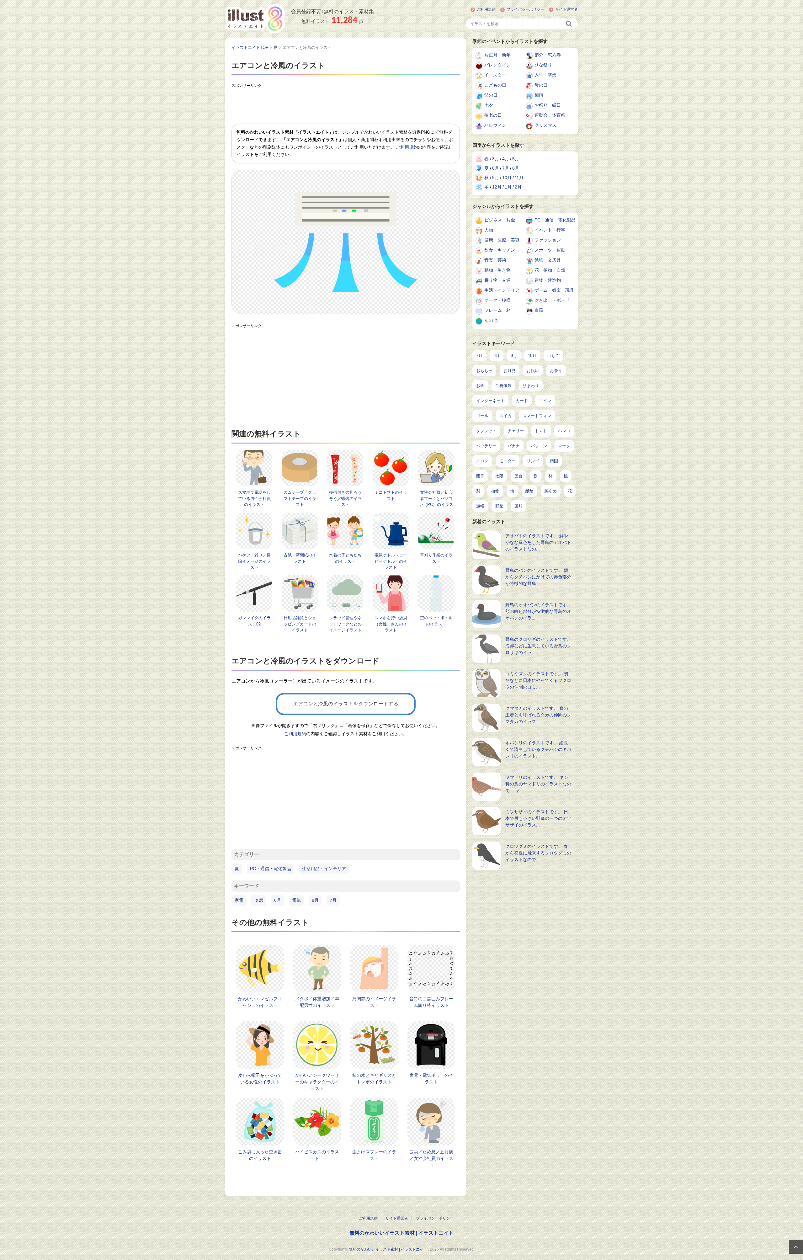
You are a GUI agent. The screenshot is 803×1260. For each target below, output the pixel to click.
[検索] (569, 24)
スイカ (505, 415)
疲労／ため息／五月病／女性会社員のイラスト (431, 1158)
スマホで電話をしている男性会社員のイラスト (254, 498)
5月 (515, 158)
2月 (518, 186)
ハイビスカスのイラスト (317, 1155)
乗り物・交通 (497, 280)
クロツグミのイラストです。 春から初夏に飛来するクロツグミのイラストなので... (538, 853)
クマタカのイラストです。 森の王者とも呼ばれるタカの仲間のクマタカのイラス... (538, 715)
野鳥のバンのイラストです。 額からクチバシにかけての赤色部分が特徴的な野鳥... (538, 577)
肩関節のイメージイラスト (374, 1002)
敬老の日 (493, 115)
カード (522, 400)
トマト (541, 430)
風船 (518, 506)
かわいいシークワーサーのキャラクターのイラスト (317, 1082)
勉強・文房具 (547, 260)
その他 (490, 320)
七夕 (488, 105)
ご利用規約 (486, 9)
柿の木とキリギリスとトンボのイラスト (374, 1078)
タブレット (486, 430)
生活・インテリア (501, 290)
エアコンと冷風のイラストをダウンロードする (345, 703)
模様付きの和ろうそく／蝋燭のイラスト (345, 498)
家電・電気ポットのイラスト (431, 1078)
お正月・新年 (497, 54)
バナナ (514, 446)
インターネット (490, 400)
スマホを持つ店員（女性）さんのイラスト (391, 623)
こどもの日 (495, 85)
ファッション (547, 239)
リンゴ (533, 461)
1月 (508, 186)
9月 (495, 177)
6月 (277, 900)
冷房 (258, 900)
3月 (495, 158)
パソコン (539, 446)
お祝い (533, 370)
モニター (507, 461)
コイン (545, 400)
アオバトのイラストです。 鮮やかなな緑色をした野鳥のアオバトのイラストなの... (538, 542)
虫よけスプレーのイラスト (374, 1155)
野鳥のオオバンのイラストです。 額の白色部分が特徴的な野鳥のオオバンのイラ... (538, 611)
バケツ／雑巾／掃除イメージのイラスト (254, 561)
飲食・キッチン (499, 250)
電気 (296, 900)
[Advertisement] (345, 105)
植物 (495, 491)
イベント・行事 (549, 229)
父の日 (490, 95)
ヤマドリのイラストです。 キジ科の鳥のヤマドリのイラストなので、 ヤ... (538, 784)
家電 (239, 900)
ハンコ (564, 430)
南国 (554, 461)
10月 (507, 177)
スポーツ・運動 (549, 250)
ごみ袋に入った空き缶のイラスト (260, 1155)
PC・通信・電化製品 (270, 868)
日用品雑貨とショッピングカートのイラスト (300, 623)
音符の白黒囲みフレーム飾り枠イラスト (431, 1002)
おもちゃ (484, 370)
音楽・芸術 (495, 260)
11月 (519, 177)
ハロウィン (495, 125)
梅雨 (538, 95)
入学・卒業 (545, 74)
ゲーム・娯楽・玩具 (554, 290)
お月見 (509, 370)
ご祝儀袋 (503, 385)
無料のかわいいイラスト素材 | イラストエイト (401, 1233)
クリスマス (545, 125)
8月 (315, 900)
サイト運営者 (566, 9)
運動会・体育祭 (549, 115)
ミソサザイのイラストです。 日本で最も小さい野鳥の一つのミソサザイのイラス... (538, 818)
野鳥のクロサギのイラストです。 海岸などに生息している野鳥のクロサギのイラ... (538, 646)
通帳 (480, 506)
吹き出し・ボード (552, 300)
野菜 (499, 506)
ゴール (482, 415)
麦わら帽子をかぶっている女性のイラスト (260, 1078)
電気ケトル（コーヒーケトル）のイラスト (391, 561)
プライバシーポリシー (525, 9)
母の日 (541, 85)
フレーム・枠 (497, 310)
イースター (495, 74)
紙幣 (529, 491)
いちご (553, 355)
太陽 (499, 476)
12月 (497, 186)
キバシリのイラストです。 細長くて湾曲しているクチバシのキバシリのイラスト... (538, 749)
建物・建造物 (547, 280)
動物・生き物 (497, 270)
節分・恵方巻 (547, 54)
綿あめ (551, 491)
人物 (488, 229)
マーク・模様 (497, 300)
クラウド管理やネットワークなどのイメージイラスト (345, 623)
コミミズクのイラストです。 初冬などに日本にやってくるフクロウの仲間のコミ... (538, 680)
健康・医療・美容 (501, 239)
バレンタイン (497, 64)
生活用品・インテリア (324, 868)
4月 (505, 158)
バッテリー (486, 446)
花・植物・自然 (549, 270)
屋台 (518, 476)
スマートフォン (537, 415)
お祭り (556, 370)
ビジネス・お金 (499, 219)
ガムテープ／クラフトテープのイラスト (300, 498)
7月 (333, 900)
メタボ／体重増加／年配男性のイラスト (317, 1002)
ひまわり (531, 385)
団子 (480, 476)
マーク (564, 446)
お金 (480, 385)
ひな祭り (543, 64)
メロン (482, 461)
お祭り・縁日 (547, 105)
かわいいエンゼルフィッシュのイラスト (260, 1002)
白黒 (538, 310)
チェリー (516, 430)
